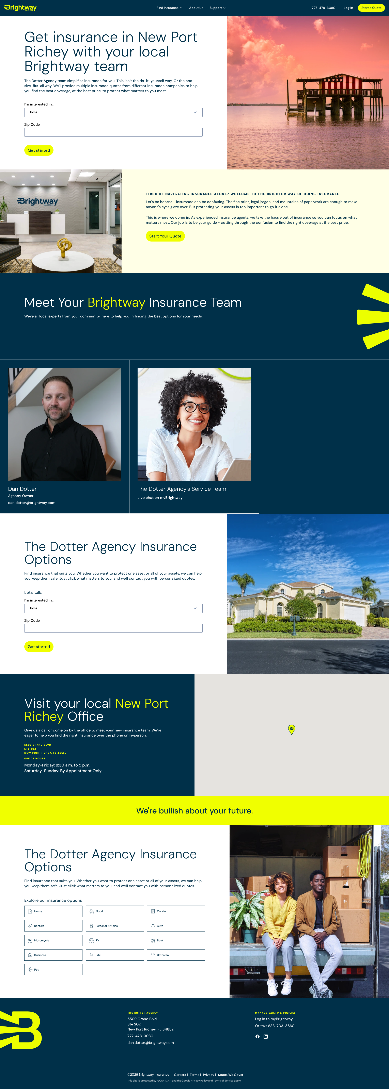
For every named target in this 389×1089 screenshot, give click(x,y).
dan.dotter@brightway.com (31, 502)
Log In (348, 8)
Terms (194, 1075)
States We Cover (230, 1075)
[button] (170, 7)
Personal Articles (107, 926)
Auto (160, 926)
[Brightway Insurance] (30, 8)
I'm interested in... (39, 104)
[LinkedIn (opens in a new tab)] (265, 1036)
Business (40, 955)
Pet (36, 969)
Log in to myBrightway (274, 1019)
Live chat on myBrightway (160, 497)
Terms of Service (223, 1080)
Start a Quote (371, 8)
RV (97, 940)
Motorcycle (41, 940)
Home (38, 911)
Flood (99, 911)
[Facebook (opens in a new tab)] (257, 1036)
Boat (160, 940)
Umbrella (163, 955)
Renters (39, 926)
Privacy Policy (199, 1080)
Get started (39, 150)
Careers (180, 1075)
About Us (196, 8)
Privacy (208, 1075)
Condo (161, 911)
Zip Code (32, 124)
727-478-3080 (323, 8)
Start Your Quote (165, 236)
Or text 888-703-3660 (274, 1025)
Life (98, 955)
